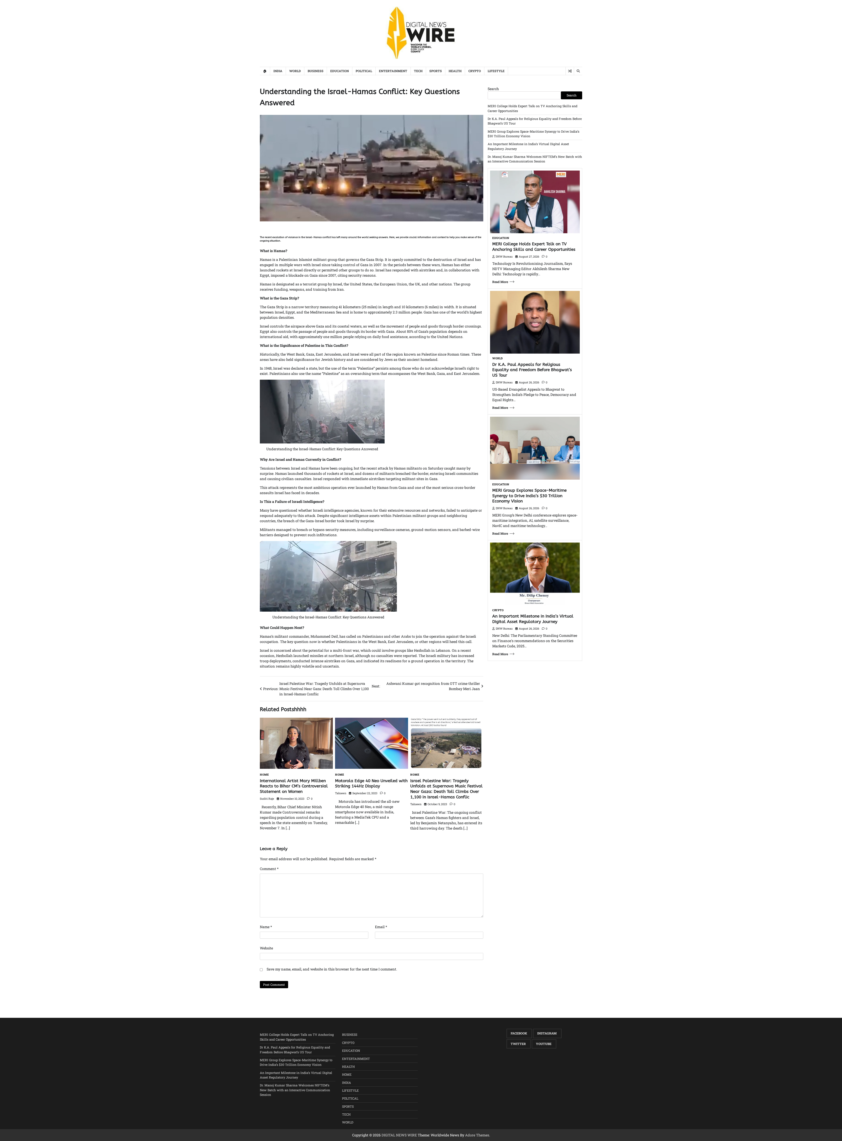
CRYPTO (474, 71)
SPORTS (435, 71)
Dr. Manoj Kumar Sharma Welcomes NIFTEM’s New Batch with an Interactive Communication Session (295, 1090)
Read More (500, 282)
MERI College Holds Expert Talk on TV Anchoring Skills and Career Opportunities (533, 246)
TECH (418, 71)
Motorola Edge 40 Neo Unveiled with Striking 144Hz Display (371, 783)
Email (381, 926)
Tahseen (340, 793)
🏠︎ (265, 71)
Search (493, 88)
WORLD (295, 71)
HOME (264, 774)
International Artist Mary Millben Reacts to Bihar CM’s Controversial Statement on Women (294, 786)
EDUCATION (339, 71)
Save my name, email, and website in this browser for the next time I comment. (332, 969)
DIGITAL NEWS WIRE (399, 1135)
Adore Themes (477, 1135)
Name (266, 926)
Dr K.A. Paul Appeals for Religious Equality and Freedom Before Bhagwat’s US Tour (532, 370)
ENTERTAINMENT (393, 71)
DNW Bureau (504, 256)
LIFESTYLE (496, 71)
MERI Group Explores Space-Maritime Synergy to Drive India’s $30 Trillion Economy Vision (529, 496)
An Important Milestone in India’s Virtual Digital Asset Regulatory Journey (532, 619)
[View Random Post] (570, 71)
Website (266, 948)
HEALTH (455, 71)
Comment (269, 868)
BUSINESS (315, 71)
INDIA (277, 71)
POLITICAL (364, 71)
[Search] (578, 71)
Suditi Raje (267, 798)
